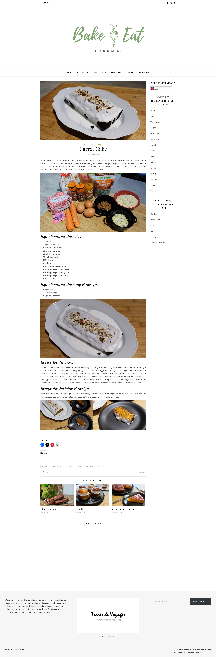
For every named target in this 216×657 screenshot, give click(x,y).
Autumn (45, 466)
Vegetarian (90, 466)
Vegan (153, 127)
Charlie (46, 472)
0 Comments (141, 472)
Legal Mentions (179, 652)
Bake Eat (186, 649)
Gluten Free (155, 133)
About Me (116, 72)
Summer (71, 466)
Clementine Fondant (123, 509)
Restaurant (155, 219)
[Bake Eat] (108, 37)
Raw (152, 156)
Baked (54, 466)
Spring (62, 466)
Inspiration (155, 237)
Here (48, 612)
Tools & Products (158, 242)
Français (144, 72)
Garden (153, 214)
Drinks (153, 168)
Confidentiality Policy (194, 652)
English (154, 89)
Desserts (88, 144)
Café (152, 225)
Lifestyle (98, 72)
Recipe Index (46, 3)
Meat (152, 110)
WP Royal (20, 649)
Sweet (80, 466)
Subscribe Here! (200, 601)
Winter (100, 466)
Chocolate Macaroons (52, 509)
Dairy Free (155, 139)
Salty (152, 150)
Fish (152, 116)
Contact (130, 72)
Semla (79, 509)
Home (70, 72)
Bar (152, 231)
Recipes (81, 72)
